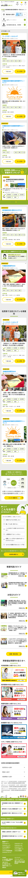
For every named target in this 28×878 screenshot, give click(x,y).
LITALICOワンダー (19, 845)
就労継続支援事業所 (13, 781)
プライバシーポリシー (19, 859)
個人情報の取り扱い (6, 864)
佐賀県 (5, 783)
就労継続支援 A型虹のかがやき (12, 210)
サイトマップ (17, 857)
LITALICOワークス (19, 843)
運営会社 (4, 867)
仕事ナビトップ (4, 781)
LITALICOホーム (5, 843)
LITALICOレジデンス (6, 852)
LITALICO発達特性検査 (7, 850)
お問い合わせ (5, 862)
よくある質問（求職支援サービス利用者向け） (7, 860)
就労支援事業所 (12, 785)
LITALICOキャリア (19, 847)
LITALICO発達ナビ (6, 847)
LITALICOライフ (5, 849)
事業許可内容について (7, 865)
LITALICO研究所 (18, 850)
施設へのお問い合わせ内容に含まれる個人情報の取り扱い (20, 862)
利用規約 (4, 857)
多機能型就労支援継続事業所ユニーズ (13, 127)
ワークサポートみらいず (10, 36)
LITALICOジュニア (6, 845)
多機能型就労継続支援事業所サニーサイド (13, 82)
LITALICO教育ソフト (19, 849)
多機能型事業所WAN (8, 266)
